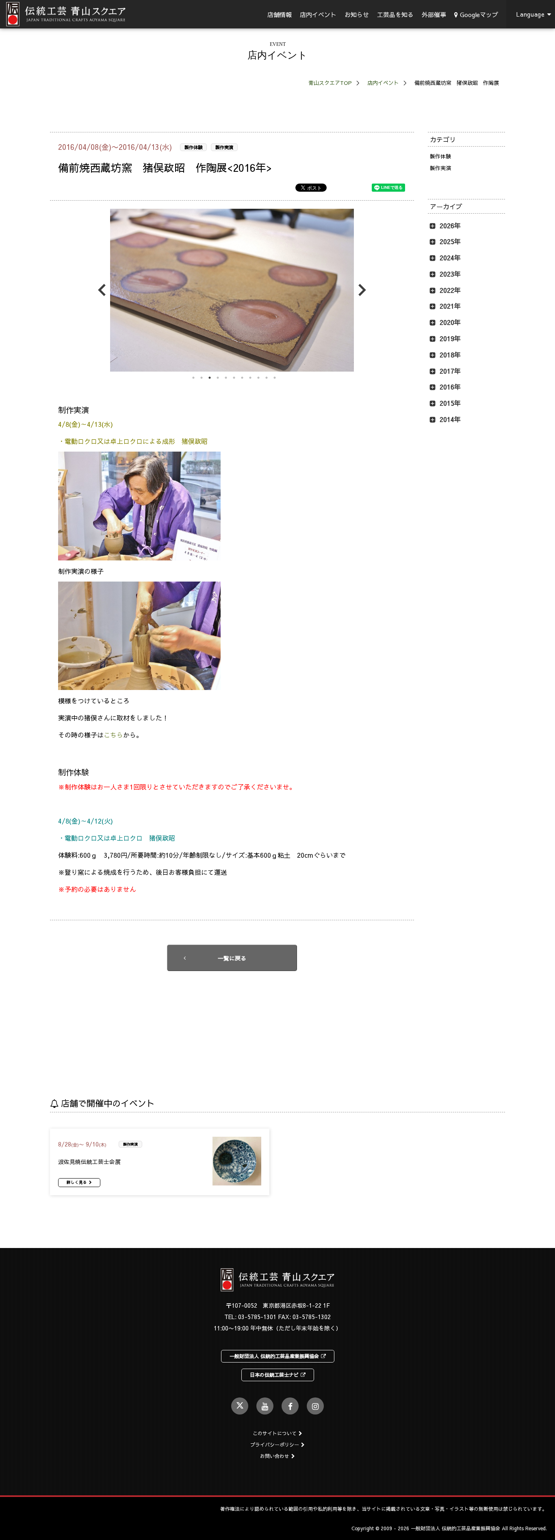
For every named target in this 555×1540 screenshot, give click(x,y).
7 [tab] (242, 378)
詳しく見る (77, 1182)
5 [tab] (226, 378)
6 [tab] (234, 378)
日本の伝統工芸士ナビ (274, 1374)
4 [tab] (218, 378)
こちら (113, 734)
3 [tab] (210, 378)
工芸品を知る (395, 14)
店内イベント (318, 14)
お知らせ (357, 14)
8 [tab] (250, 378)
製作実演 (224, 147)
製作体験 (193, 147)
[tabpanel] (232, 290)
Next (360, 290)
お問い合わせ (274, 1456)
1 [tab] (193, 378)
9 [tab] (258, 378)
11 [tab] (275, 378)
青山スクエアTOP (330, 83)
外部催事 (434, 14)
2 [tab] (201, 378)
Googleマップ (479, 14)
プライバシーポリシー (274, 1444)
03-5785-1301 (257, 1317)
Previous (104, 290)
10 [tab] (266, 378)
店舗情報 (279, 14)
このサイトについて (275, 1433)
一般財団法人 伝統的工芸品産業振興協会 (274, 1356)
